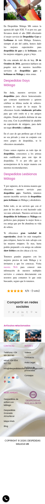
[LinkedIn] (23, 312)
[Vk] (36, 312)
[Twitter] (13, 312)
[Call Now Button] (5, 498)
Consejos (28, 375)
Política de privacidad (29, 369)
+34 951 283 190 (10, 354)
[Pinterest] (31, 312)
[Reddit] (18, 312)
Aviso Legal (29, 362)
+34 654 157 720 (11, 362)
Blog (6, 426)
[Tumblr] (27, 312)
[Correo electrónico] (23, 315)
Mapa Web (9, 421)
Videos (27, 352)
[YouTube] (13, 377)
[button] (6, 336)
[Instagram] (17, 377)
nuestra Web (11, 267)
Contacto (29, 357)
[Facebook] (9, 312)
